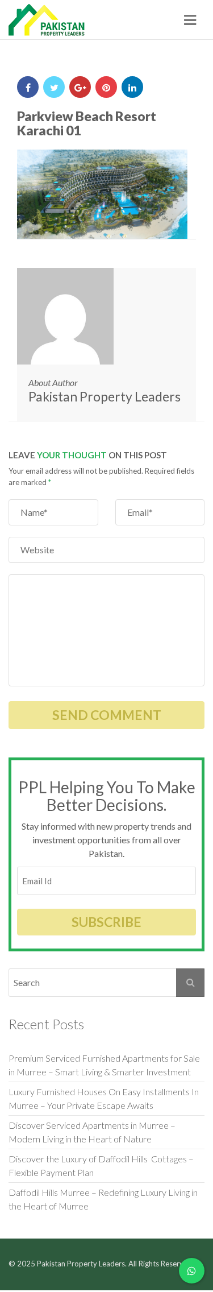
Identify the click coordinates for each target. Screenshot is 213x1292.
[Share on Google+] (80, 87)
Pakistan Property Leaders (104, 396)
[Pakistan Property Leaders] (47, 20)
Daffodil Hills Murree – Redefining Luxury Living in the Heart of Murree (103, 1199)
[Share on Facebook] (28, 87)
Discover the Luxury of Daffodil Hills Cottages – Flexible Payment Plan (101, 1165)
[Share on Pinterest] (106, 87)
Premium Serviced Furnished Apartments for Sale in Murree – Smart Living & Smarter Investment (104, 1065)
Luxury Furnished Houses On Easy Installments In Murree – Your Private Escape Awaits (104, 1098)
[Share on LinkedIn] (132, 87)
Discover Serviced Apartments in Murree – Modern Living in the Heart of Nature (92, 1132)
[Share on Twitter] (54, 87)
